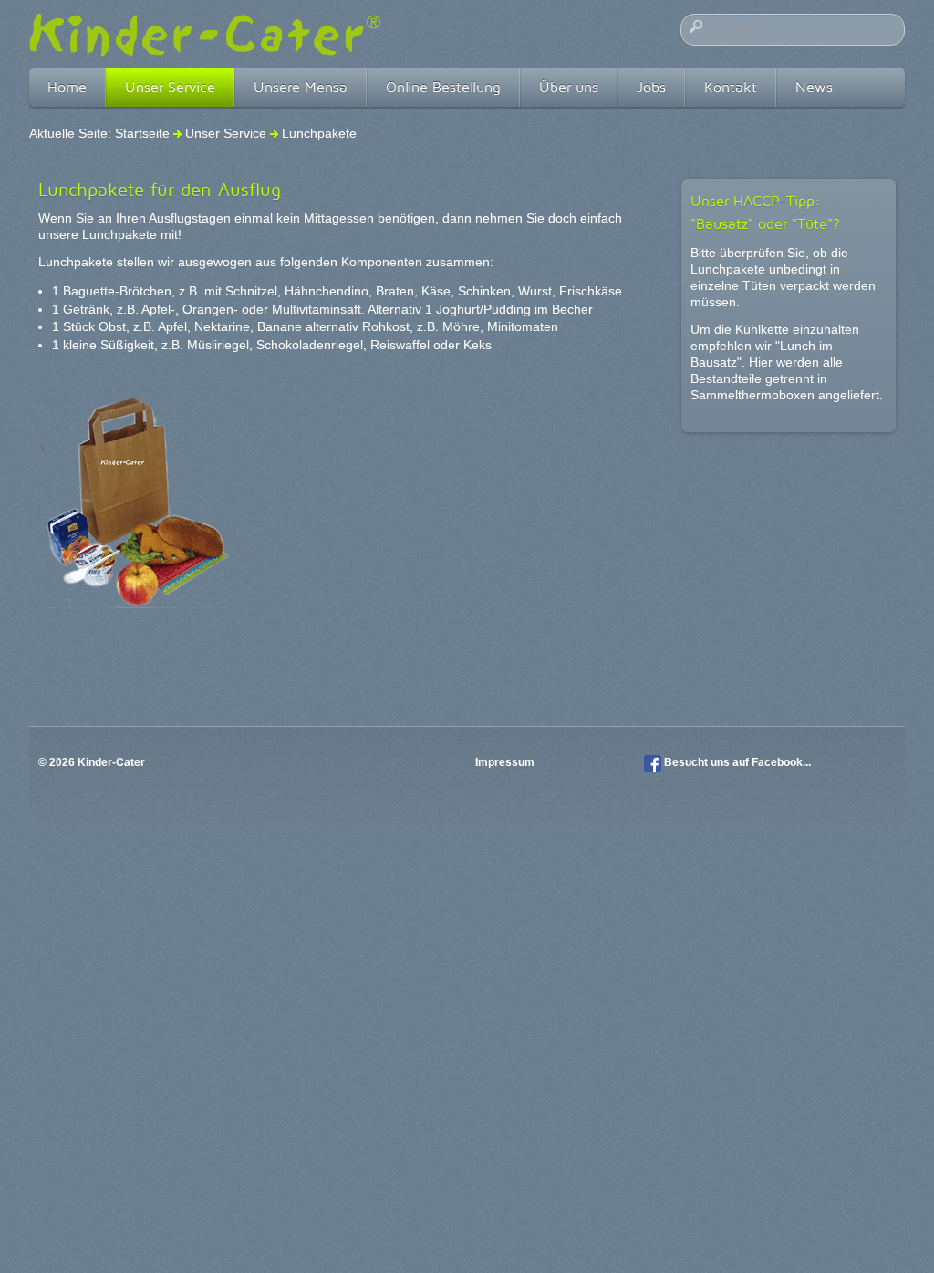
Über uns (568, 87)
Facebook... (781, 762)
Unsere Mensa (301, 87)
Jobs (651, 87)
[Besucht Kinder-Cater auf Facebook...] (652, 762)
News (814, 87)
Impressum (506, 762)
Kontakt (730, 87)
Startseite (142, 133)
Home (67, 87)
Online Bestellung (443, 87)
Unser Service (170, 87)
